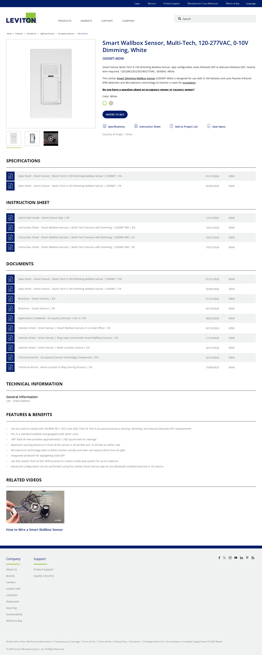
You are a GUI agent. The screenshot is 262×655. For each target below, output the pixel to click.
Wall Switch (83, 33)
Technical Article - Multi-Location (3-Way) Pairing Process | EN (55, 367)
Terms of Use (89, 641)
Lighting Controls (47, 33)
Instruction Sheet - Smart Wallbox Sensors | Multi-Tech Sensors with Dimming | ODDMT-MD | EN (76, 227)
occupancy (189, 82)
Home (9, 33)
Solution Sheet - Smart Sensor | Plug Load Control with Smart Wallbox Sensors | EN (68, 337)
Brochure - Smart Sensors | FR (36, 308)
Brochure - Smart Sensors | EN (36, 298)
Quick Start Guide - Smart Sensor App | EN (44, 217)
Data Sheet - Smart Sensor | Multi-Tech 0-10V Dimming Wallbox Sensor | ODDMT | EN (70, 176)
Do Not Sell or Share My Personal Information (28, 641)
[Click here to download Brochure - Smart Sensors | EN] (10, 298)
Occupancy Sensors (66, 33)
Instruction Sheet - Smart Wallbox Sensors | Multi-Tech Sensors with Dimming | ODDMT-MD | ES (76, 237)
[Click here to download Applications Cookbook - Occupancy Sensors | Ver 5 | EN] (10, 318)
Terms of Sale (105, 641)
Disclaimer (135, 641)
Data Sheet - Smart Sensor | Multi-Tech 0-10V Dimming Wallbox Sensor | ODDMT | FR (69, 185)
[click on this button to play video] (51, 138)
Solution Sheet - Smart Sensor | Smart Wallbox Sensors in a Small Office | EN (64, 328)
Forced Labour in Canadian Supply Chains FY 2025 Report (194, 641)
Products (19, 33)
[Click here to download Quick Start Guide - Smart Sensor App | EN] (10, 217)
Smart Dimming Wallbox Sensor (136, 78)
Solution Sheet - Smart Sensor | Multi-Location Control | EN (54, 347)
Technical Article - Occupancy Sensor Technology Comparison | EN (58, 357)
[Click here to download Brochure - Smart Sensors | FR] (10, 308)
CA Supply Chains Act (153, 641)
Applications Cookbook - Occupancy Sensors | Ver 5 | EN (52, 318)
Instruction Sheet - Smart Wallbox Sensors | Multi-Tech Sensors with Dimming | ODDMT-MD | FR (76, 247)
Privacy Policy (120, 641)
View (232, 176)
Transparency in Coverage (67, 641)
